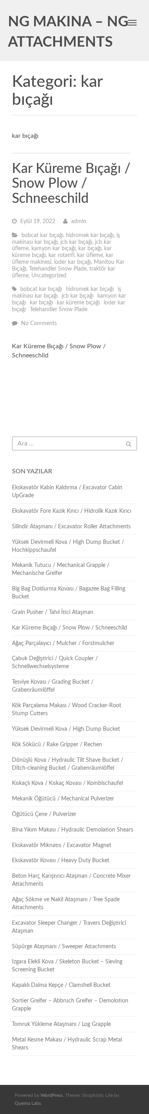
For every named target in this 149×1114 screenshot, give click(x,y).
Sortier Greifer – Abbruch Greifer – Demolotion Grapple (70, 1005)
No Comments (39, 323)
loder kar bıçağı (72, 262)
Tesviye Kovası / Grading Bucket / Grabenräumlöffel (52, 686)
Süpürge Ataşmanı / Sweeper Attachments (64, 946)
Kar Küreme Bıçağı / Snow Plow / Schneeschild (71, 184)
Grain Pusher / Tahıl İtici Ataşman (52, 612)
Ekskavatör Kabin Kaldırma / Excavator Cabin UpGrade (67, 491)
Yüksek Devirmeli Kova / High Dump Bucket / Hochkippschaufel (68, 546)
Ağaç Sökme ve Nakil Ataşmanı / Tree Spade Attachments (66, 903)
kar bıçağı (89, 248)
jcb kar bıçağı (76, 242)
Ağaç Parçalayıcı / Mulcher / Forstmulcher (63, 643)
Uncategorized (48, 275)
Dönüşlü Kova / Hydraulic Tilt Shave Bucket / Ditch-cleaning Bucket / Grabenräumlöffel (67, 764)
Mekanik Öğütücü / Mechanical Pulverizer (63, 799)
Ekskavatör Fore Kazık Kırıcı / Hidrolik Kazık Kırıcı (71, 511)
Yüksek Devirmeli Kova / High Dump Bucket (66, 729)
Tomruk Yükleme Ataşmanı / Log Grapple (61, 1024)
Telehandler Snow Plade (58, 269)
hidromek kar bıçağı (90, 235)
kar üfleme (90, 255)
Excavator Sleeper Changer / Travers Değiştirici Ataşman (69, 927)
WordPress (52, 1095)
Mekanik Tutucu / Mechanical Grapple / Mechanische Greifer (60, 569)
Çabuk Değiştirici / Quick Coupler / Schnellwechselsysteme (55, 662)
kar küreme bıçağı (78, 303)
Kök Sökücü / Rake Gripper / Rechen (57, 744)
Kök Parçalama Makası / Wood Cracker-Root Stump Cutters (66, 709)
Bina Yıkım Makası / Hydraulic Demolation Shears (72, 830)
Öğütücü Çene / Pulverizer (44, 814)
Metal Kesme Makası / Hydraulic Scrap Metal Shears (67, 1044)
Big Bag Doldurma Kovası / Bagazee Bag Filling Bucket (68, 593)
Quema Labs (28, 1103)
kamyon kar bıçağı (53, 248)
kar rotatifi (61, 255)
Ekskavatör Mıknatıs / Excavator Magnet (61, 845)
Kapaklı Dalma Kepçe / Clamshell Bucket (61, 985)
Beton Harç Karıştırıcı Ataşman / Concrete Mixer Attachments (71, 880)
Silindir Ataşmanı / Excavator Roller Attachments (71, 527)
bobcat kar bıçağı (42, 235)
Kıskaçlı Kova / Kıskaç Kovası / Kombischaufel (67, 783)
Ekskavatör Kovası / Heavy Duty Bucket (60, 860)
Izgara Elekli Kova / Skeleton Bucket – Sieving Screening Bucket (67, 966)
